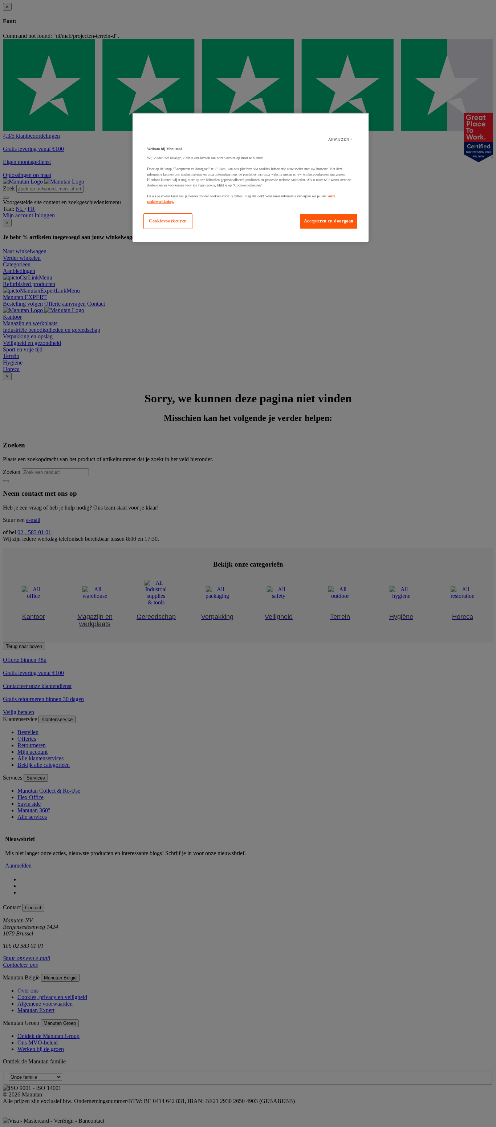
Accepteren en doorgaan (329, 221)
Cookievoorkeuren (168, 221)
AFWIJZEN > (340, 139)
